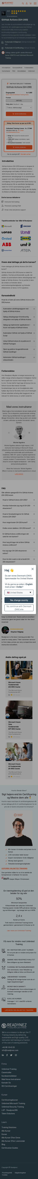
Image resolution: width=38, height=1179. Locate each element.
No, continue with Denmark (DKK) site (19, 608)
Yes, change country (19, 600)
